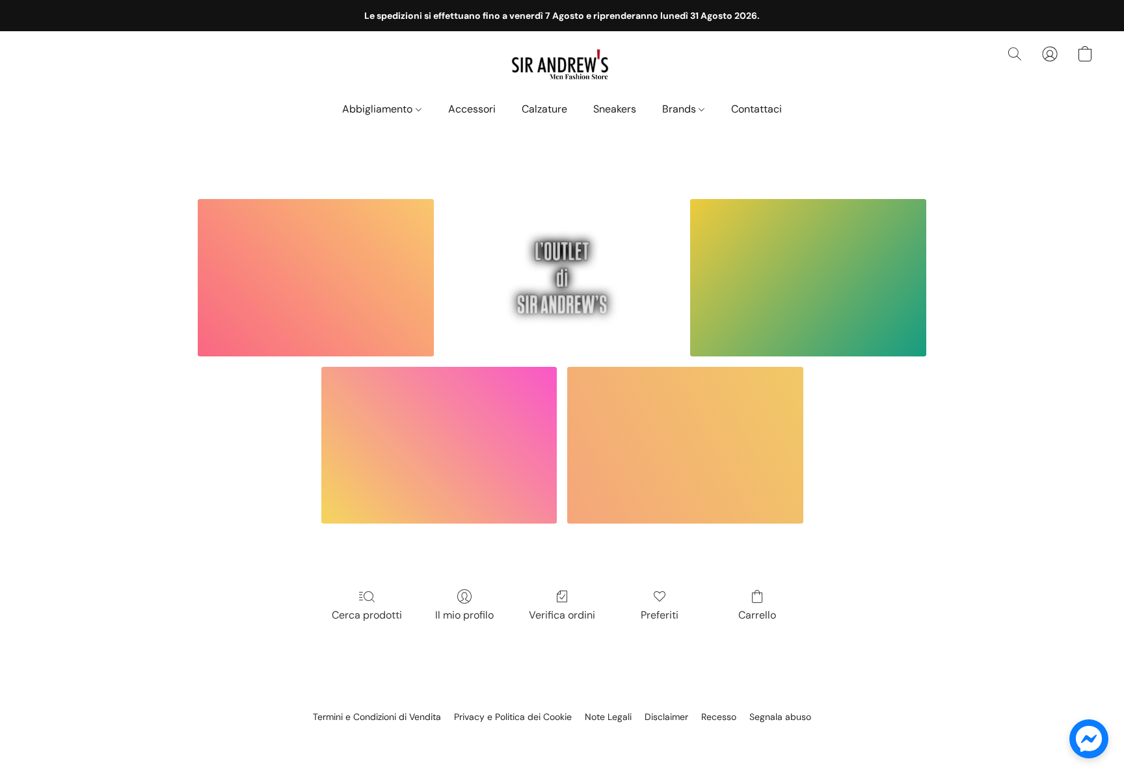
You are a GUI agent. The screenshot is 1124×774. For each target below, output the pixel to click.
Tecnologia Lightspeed (562, 739)
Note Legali (608, 717)
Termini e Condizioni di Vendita (377, 717)
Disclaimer (666, 717)
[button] (561, 67)
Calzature (544, 109)
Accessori (472, 109)
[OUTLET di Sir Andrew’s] (562, 277)
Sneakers (614, 109)
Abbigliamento (378, 109)
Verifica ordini (562, 615)
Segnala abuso (780, 717)
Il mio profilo (464, 615)
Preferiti (659, 615)
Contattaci (756, 109)
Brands (680, 109)
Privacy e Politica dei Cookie (513, 717)
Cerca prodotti (367, 615)
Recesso (718, 717)
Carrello (757, 615)
